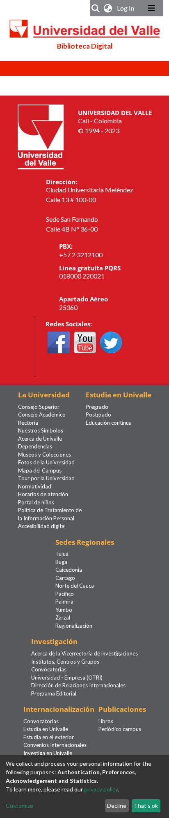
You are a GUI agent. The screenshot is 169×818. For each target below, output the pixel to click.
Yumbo (63, 609)
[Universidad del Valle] (41, 136)
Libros (105, 721)
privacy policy (101, 789)
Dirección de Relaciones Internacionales (78, 685)
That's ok (146, 805)
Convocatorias (48, 669)
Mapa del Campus (40, 470)
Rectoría (28, 422)
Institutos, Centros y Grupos (65, 661)
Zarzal (62, 617)
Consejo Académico (42, 414)
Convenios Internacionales (55, 745)
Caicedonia (68, 569)
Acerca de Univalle (40, 438)
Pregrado (97, 406)
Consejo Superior (38, 406)
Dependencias (35, 446)
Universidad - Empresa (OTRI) (67, 677)
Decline (116, 805)
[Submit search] (95, 8)
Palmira (64, 601)
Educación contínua (109, 422)
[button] (108, 8)
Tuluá (62, 554)
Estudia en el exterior (48, 737)
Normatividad (34, 486)
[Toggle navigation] (151, 8)
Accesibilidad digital (42, 526)
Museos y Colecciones (44, 454)
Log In (126, 8)
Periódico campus (119, 729)
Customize (19, 805)
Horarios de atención (43, 494)
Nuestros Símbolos (40, 430)
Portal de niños (36, 502)
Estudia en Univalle (45, 729)
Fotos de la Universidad (46, 462)
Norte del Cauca (74, 585)
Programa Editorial (53, 693)
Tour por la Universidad (46, 478)
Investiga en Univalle (47, 753)
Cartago (65, 578)
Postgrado (98, 414)
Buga (61, 562)
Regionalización (73, 625)
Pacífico (64, 594)
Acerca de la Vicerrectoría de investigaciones (84, 653)
